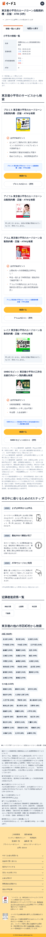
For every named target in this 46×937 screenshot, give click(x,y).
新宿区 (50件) (8, 672)
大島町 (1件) (7, 733)
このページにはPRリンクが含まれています (19, 19)
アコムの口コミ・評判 (23, 318)
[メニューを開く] (42, 3)
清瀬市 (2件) (19, 711)
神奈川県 (8, 606)
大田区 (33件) (34, 661)
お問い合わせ (22, 848)
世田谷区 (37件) (8, 667)
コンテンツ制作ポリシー (17, 838)
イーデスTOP (7, 745)
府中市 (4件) (32, 689)
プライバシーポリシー (11, 844)
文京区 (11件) (33, 639)
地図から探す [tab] (32, 28)
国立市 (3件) (7, 722)
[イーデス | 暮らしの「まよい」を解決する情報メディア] (9, 4)
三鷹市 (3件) (32, 722)
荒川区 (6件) (20, 639)
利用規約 (33, 838)
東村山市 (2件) (8, 706)
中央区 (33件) (22, 645)
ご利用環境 (16, 834)
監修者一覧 (16, 841)
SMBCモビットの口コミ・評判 (23, 440)
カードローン (17, 745)
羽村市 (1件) (22, 700)
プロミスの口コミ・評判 (23, 184)
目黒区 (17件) (21, 656)
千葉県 (8, 613)
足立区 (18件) (8, 639)
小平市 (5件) (31, 711)
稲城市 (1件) (7, 711)
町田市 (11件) (20, 722)
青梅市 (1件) (35, 728)
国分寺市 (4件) (22, 717)
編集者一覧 (28, 841)
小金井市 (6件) (8, 717)
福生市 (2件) (7, 695)
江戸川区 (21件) (36, 645)
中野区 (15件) (8, 661)
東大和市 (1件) (22, 706)
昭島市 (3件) (7, 689)
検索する (23, 176)
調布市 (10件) (20, 689)
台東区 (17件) (8, 678)
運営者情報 (28, 834)
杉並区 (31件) (21, 672)
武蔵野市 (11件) (8, 728)
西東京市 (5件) (23, 728)
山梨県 (21, 606)
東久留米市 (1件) (36, 700)
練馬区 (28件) (21, 661)
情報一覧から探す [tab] (13, 29)
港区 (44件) (33, 656)
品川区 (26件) (35, 667)
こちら (16, 797)
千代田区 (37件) (8, 645)
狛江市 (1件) (34, 717)
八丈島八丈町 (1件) (22, 695)
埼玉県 (34, 606)
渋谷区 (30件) (22, 667)
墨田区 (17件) (34, 672)
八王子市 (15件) (8, 700)
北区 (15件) (33, 650)
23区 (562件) (7, 634)
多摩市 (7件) (31, 733)
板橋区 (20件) (8, 650)
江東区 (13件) (8, 656)
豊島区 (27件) (21, 678)
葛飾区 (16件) (21, 650)
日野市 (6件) (34, 706)
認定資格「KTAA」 (34, 926)
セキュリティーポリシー (32, 844)
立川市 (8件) (19, 733)
